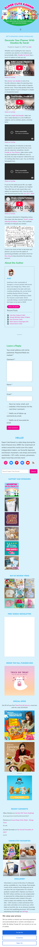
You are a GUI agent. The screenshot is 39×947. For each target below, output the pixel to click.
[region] (19, 930)
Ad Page (25, 911)
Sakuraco (27, 705)
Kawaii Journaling (25, 36)
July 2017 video (29, 193)
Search (33, 471)
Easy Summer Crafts (16, 319)
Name (9, 384)
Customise (19, 938)
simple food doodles (17, 116)
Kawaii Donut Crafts (16, 324)
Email (9, 394)
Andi (29, 47)
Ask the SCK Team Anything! (24, 813)
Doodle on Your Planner (12, 152)
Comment (11, 359)
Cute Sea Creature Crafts (17, 315)
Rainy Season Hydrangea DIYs (19, 322)
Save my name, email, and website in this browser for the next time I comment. (20, 406)
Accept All (19, 932)
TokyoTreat (18, 705)
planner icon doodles (14, 81)
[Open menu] (20, 29)
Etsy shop (8, 256)
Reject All (19, 943)
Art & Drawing (12, 36)
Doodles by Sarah (23, 55)
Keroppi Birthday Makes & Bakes (20, 317)
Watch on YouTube (10, 77)
